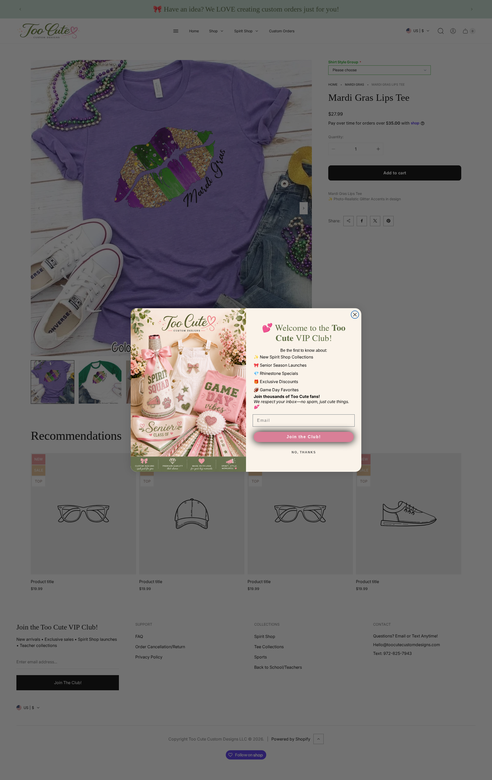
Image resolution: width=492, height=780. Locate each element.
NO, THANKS (304, 452)
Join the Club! (303, 437)
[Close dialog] (355, 314)
